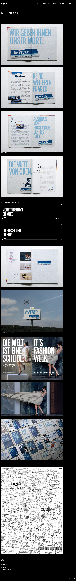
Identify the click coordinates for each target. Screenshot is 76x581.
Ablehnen (43, 579)
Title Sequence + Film (46, 3)
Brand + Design (53, 3)
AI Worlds (59, 3)
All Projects (39, 3)
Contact (66, 3)
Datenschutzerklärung (22, 578)
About (63, 3)
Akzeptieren (37, 579)
